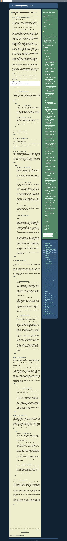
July (46, 59)
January (46, 223)
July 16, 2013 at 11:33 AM (27, 388)
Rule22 (46, 291)
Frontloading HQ (48, 263)
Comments (46, 236)
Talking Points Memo (49, 295)
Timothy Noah (48, 311)
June (46, 215)
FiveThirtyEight (48, 261)
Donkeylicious (48, 251)
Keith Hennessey (48, 273)
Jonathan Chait (48, 269)
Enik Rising (47, 253)
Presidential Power (49, 287)
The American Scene (49, 297)
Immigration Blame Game (50, 178)
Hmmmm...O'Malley (48, 205)
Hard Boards (45, 40)
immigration (27, 84)
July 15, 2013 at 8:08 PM (23, 215)
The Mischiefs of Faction (50, 302)
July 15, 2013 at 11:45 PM (24, 281)
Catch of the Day (48, 72)
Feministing (47, 259)
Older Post (38, 529)
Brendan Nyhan (48, 247)
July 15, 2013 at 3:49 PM (23, 138)
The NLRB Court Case (49, 138)
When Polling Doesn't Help (48, 45)
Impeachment (45, 37)
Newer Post (12, 529)
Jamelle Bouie (48, 265)
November (47, 53)
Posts (45, 234)
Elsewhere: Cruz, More (49, 113)
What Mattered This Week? (50, 81)
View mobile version (25, 532)
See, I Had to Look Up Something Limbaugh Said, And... (50, 103)
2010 (45, 228)
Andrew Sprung (48, 245)
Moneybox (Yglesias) (49, 280)
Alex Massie (47, 243)
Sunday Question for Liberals (50, 77)
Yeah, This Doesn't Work (49, 62)
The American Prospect (49, 29)
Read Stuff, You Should (49, 64)
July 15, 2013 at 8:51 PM (21, 260)
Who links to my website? (33, 540)
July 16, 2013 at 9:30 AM (21, 357)
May (46, 216)
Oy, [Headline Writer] (49, 211)
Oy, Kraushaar (47, 100)
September (47, 56)
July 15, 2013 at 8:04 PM (26, 182)
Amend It (45, 38)
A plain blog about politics (22, 6)
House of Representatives (20, 84)
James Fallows (48, 267)
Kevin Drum (47, 275)
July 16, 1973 (47, 141)
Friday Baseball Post (49, 83)
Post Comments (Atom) (19, 535)
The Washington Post (48, 24)
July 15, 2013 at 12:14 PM (24, 91)
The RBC (47, 309)
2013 (45, 50)
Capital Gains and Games (50, 249)
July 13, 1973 (47, 164)
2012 (45, 225)
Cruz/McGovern (48, 97)
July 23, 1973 (47, 107)
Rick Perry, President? (49, 191)
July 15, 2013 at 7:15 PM (26, 167)
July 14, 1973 (47, 159)
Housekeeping (47, 74)
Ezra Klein (47, 257)
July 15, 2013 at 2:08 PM (26, 105)
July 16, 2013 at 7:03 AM (25, 315)
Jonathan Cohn (48, 271)
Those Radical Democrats (50, 208)
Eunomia (47, 255)
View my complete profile (49, 33)
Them (47, 41)
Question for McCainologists (50, 131)
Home (25, 529)
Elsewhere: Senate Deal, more (50, 61)
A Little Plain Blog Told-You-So (51, 132)
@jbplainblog (48, 20)
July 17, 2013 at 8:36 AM (23, 480)
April (46, 218)
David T (14, 357)
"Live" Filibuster (46, 42)
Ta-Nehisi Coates (48, 293)
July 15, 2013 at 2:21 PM (26, 117)
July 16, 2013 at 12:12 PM (22, 415)
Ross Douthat (48, 289)
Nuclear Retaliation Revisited (50, 180)
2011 (45, 226)
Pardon (44, 41)
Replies (16, 103)
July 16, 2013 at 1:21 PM (26, 433)
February (47, 221)
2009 (45, 229)
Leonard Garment (48, 153)
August (46, 58)
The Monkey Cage (48, 304)
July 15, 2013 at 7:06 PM (21, 151)
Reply (15, 126)
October (46, 55)
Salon (45, 26)
